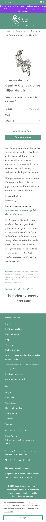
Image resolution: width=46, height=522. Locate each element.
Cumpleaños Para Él (20, 274)
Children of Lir (31, 280)
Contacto (9, 424)
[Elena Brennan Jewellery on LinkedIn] (20, 460)
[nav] (7, 2)
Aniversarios (18, 271)
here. (17, 101)
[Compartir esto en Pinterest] (27, 289)
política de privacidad (15, 379)
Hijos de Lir (32, 274)
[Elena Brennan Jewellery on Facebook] (11, 460)
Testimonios (10, 419)
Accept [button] (23, 518)
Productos (20, 31)
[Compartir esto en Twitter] (18, 289)
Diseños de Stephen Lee (16, 454)
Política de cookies (13, 329)
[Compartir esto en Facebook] (23, 289)
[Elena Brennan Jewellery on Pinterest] (15, 460)
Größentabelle (33, 109)
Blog (7, 340)
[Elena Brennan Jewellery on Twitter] (6, 460)
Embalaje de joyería (14, 350)
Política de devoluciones (15, 374)
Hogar (8, 393)
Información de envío (16, 210)
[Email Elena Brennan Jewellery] (29, 460)
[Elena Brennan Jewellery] (23, 21)
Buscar (8, 324)
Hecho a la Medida (14, 408)
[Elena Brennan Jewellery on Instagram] (24, 460)
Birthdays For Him (11, 280)
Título (8, 115)
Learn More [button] (8, 512)
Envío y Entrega (12, 334)
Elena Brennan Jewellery (25, 486)
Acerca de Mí (11, 414)
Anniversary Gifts (19, 277)
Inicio (8, 31)
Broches (25, 271)
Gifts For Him (16, 282)
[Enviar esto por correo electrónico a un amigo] (32, 289)
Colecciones (10, 403)
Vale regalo (10, 345)
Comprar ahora (23, 137)
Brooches (22, 280)
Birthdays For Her (32, 277)
